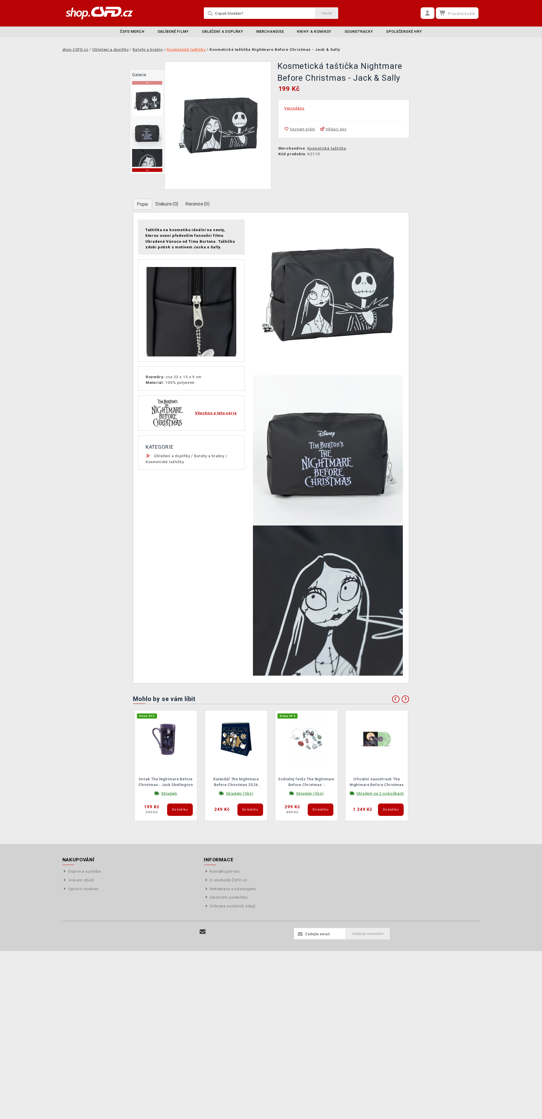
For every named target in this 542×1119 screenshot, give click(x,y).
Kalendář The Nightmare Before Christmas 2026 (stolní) (236, 782)
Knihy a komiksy (314, 31)
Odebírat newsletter (368, 934)
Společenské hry (404, 31)
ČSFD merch (132, 31)
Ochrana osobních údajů (233, 906)
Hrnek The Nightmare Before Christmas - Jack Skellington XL (166, 782)
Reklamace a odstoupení (233, 888)
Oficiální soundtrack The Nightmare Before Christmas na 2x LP (377, 782)
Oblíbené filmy (173, 31)
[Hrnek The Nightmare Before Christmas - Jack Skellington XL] (166, 738)
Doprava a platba (84, 871)
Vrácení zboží (81, 880)
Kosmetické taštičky (165, 461)
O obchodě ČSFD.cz (228, 880)
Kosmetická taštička (326, 148)
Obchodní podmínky (228, 897)
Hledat (326, 13)
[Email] (203, 931)
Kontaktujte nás (225, 871)
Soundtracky (359, 31)
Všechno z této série (216, 413)
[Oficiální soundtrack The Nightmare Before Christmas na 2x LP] (377, 738)
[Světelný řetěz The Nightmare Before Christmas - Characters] (307, 738)
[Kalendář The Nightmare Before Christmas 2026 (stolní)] (236, 738)
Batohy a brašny (209, 456)
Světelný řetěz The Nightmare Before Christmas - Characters (306, 782)
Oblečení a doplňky (222, 31)
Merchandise (270, 31)
